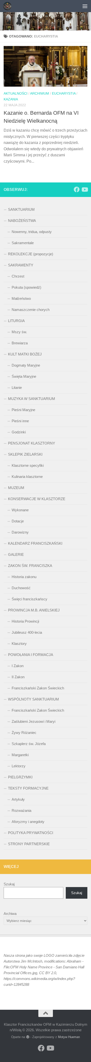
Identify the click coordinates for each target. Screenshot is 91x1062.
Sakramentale (23, 243)
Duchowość (21, 588)
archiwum (39, 93)
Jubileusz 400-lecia (27, 632)
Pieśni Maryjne (23, 410)
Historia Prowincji (25, 621)
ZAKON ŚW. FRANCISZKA (30, 566)
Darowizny (20, 532)
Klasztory (19, 643)
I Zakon (18, 666)
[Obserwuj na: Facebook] (77, 189)
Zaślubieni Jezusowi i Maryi (33, 721)
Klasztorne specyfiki (28, 465)
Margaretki (20, 755)
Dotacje (18, 521)
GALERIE (16, 554)
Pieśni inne (20, 421)
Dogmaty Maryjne (26, 365)
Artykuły (18, 799)
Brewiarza (20, 343)
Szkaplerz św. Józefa (29, 744)
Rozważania (21, 810)
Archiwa (10, 913)
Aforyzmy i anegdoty (28, 822)
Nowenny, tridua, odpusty (32, 232)
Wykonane (20, 510)
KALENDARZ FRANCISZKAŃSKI (35, 543)
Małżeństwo (21, 298)
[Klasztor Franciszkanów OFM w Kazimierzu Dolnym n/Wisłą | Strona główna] (8, 6)
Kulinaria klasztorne (27, 477)
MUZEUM (16, 488)
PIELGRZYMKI (20, 777)
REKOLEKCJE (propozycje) (30, 254)
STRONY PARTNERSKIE (29, 844)
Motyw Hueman (69, 1037)
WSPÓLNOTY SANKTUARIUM (33, 699)
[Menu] (85, 6)
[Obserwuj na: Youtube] (84, 189)
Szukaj (9, 884)
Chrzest (18, 276)
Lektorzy (18, 766)
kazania (11, 99)
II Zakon (18, 677)
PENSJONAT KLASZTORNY (31, 443)
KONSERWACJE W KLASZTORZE (36, 499)
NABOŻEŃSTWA (22, 220)
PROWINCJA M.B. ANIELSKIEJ (34, 610)
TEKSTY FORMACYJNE (28, 788)
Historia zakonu (24, 577)
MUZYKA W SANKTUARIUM (31, 399)
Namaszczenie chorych (31, 310)
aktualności (15, 93)
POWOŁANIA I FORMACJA (30, 655)
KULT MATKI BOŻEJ (25, 354)
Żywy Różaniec (24, 733)
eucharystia (63, 93)
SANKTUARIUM (21, 209)
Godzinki (19, 432)
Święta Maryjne (24, 376)
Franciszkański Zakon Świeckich (38, 688)
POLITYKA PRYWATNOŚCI (30, 833)
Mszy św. (19, 332)
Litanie (17, 387)
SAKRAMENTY (20, 265)
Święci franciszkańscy (29, 599)
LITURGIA (16, 321)
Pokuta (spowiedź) (26, 287)
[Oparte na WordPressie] (27, 1037)
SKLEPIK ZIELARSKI (25, 454)
